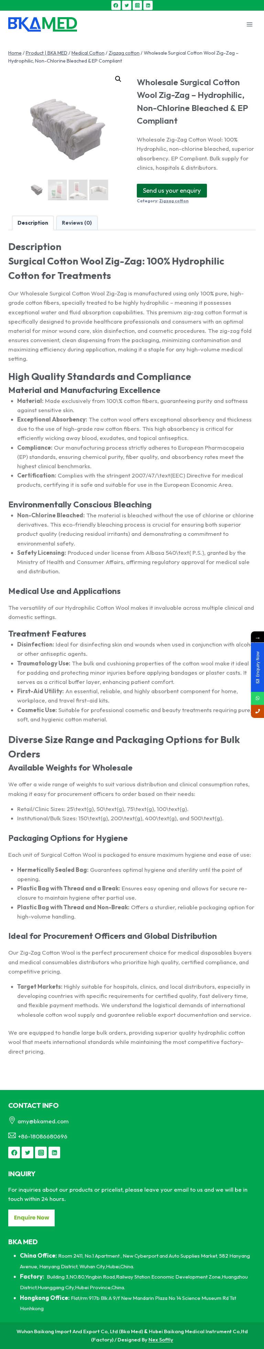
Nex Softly (160, 1339)
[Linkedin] (148, 5)
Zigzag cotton (173, 200)
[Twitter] (126, 5)
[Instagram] (137, 5)
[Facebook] (116, 5)
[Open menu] (249, 24)
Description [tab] (33, 223)
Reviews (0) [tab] (77, 223)
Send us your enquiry (172, 190)
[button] (118, 79)
